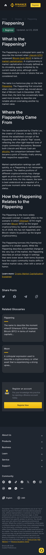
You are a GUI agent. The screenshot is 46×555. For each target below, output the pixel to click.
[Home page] (18, 5)
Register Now (23, 405)
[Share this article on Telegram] (25, 296)
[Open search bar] (28, 5)
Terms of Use (32, 539)
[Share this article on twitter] (3, 296)
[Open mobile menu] (43, 5)
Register (35, 5)
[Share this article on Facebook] (14, 296)
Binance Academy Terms (20, 542)
